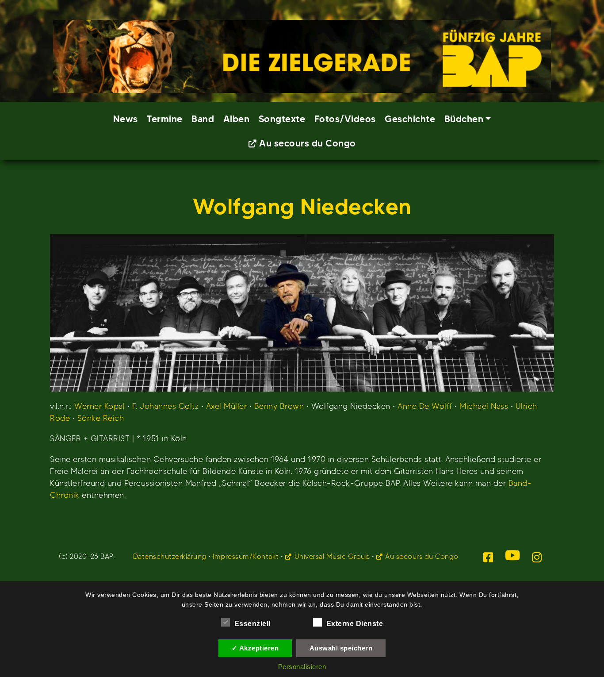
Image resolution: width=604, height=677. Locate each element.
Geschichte (410, 118)
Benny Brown (279, 406)
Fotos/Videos (345, 118)
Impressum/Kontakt (246, 556)
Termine (165, 118)
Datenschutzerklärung (169, 556)
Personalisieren (302, 666)
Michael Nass (483, 406)
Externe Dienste (354, 623)
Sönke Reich (100, 418)
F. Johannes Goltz (165, 406)
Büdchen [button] (464, 118)
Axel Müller (226, 406)
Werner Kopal (99, 406)
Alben (236, 118)
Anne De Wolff (425, 406)
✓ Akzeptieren (255, 648)
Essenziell (252, 623)
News (125, 118)
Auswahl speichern (341, 648)
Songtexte (282, 118)
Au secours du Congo (307, 143)
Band (202, 118)
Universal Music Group (332, 556)
